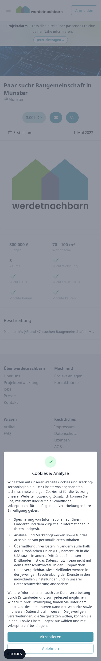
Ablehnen (50, 648)
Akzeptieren (50, 636)
